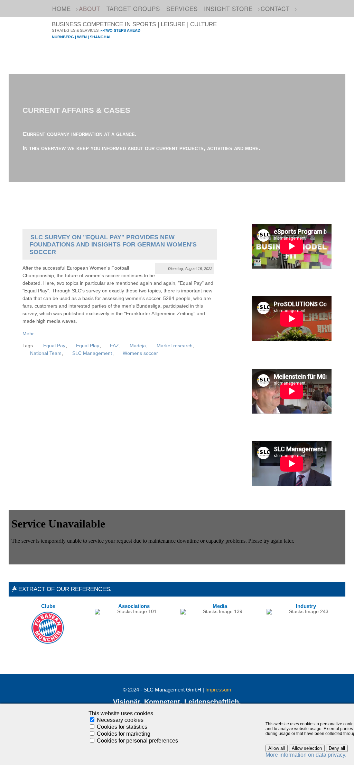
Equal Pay (54, 345)
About (89, 8)
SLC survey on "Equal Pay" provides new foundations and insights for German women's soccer (113, 244)
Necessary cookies (120, 720)
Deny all (337, 748)
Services (182, 8)
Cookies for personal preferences (137, 741)
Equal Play (87, 345)
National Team (46, 353)
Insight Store (228, 8)
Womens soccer (140, 353)
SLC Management (92, 353)
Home (61, 8)
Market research (175, 345)
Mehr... (30, 333)
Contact (275, 8)
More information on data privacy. (306, 755)
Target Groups (133, 8)
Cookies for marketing (123, 734)
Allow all (276, 748)
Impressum (218, 690)
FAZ (114, 345)
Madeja (138, 345)
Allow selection (307, 748)
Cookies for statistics (122, 727)
